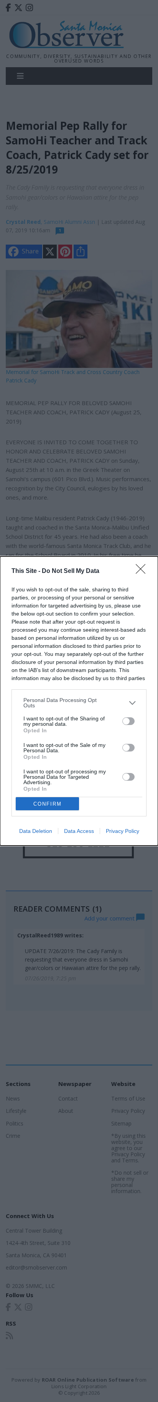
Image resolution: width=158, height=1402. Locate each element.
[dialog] (79, 701)
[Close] (143, 571)
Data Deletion (35, 831)
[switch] (128, 721)
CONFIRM (47, 804)
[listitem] (79, 702)
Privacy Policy (122, 831)
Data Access (79, 831)
